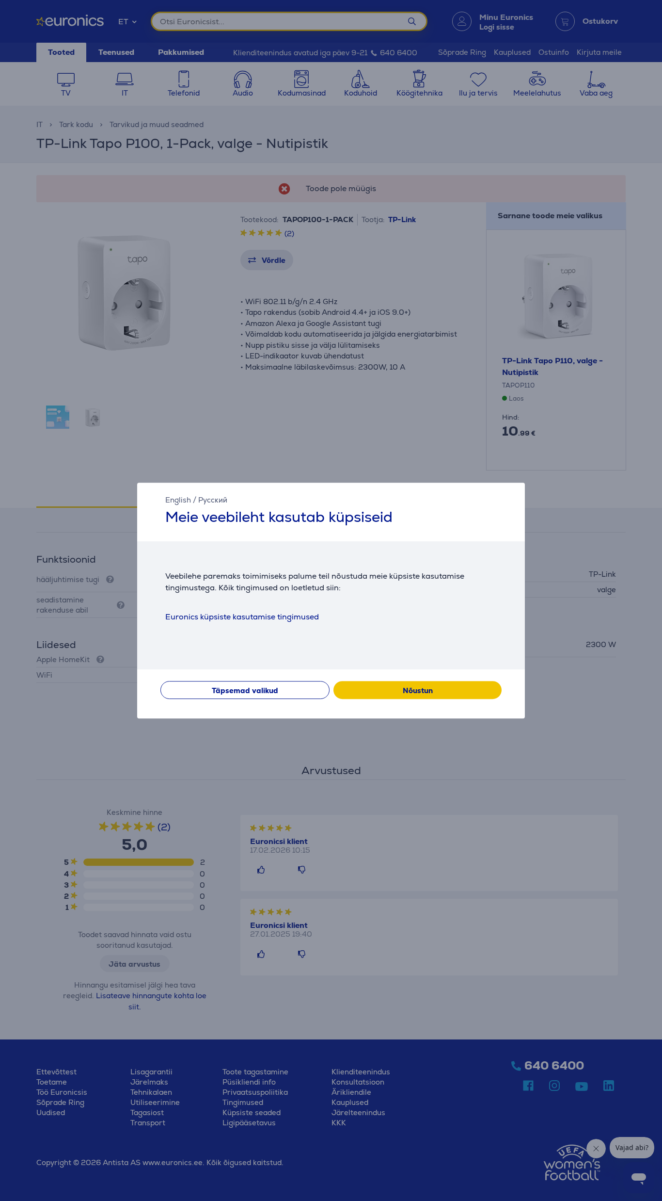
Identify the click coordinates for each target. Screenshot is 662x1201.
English (178, 499)
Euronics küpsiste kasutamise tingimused (242, 617)
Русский (212, 499)
